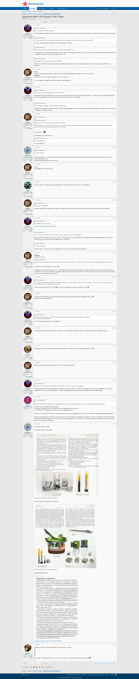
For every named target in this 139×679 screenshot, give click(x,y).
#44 (115, 113)
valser (28, 190)
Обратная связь (72, 674)
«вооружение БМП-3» (40, 498)
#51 (115, 277)
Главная (25, 8)
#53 (115, 311)
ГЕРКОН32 (28, 155)
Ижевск (30, 38)
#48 (115, 200)
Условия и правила (81, 674)
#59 (115, 424)
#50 (115, 252)
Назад (25, 22)
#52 (115, 293)
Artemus (27, 33)
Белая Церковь (28, 83)
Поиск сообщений (37, 11)
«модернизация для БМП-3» (42, 641)
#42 (115, 69)
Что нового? (41, 8)
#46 (115, 164)
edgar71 (27, 653)
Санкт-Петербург (28, 196)
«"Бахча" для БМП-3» (40, 569)
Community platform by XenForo (69, 677)
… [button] (38, 22)
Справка (107, 674)
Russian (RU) (26, 674)
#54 (115, 328)
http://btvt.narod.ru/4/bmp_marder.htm (45, 226)
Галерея (51, 8)
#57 (115, 380)
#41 (115, 25)
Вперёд (45, 22)
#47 (115, 182)
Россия (30, 358)
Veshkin (25, 19)
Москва (30, 160)
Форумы (33, 8)
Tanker (28, 405)
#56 (115, 362)
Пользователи (61, 8)
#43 (115, 87)
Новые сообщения (26, 11)
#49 (115, 218)
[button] (47, 8)
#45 (115, 147)
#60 (115, 644)
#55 (115, 346)
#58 (115, 397)
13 (41, 22)
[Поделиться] (113, 25)
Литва (31, 657)
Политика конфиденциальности (95, 674)
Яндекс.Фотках (53, 498)
